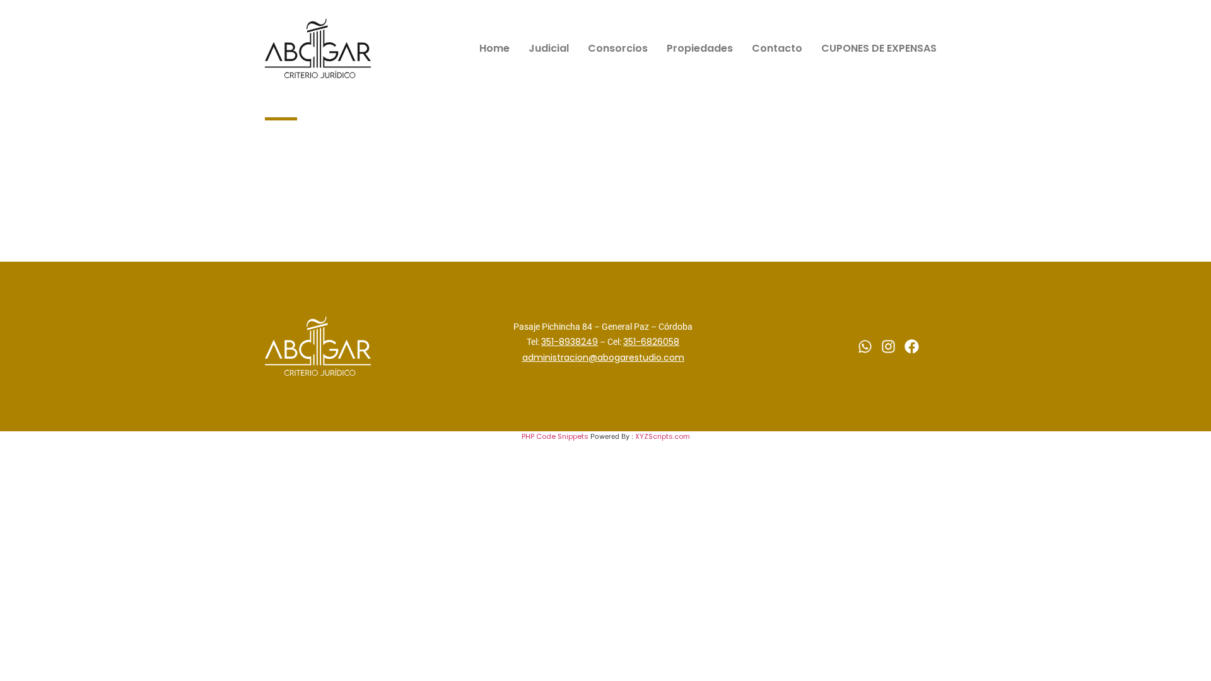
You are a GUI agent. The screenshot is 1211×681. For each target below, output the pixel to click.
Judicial (549, 48)
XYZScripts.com (662, 436)
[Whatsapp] (865, 346)
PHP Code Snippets (555, 436)
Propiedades (700, 48)
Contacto (777, 48)
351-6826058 (651, 341)
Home (494, 48)
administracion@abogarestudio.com (603, 357)
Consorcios (618, 48)
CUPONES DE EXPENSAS (879, 48)
